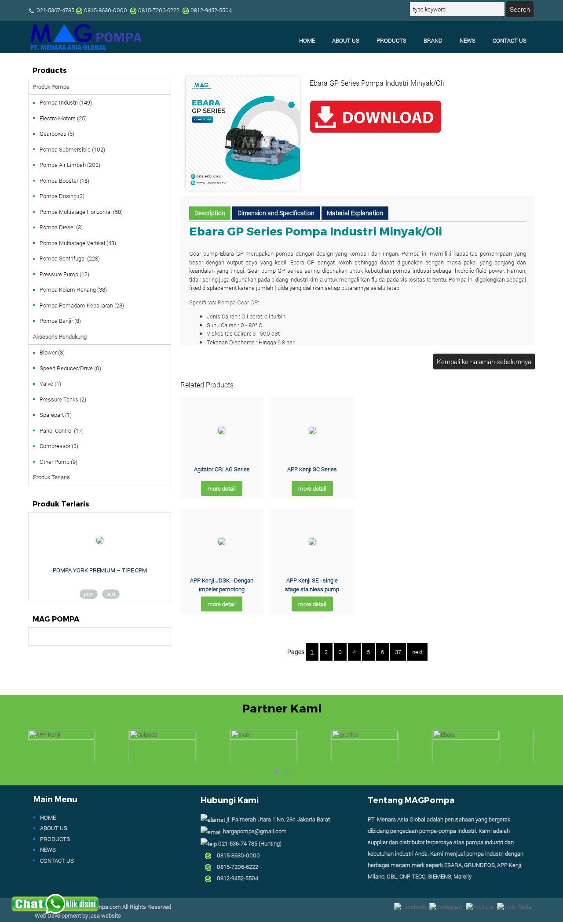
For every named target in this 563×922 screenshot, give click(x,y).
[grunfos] (365, 737)
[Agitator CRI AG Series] (221, 432)
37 (398, 652)
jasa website (105, 915)
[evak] (263, 737)
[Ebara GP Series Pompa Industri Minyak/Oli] (243, 188)
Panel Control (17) (62, 430)
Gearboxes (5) (57, 133)
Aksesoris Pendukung (60, 336)
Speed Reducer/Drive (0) (70, 368)
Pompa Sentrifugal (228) (70, 258)
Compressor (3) (59, 446)
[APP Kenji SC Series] (312, 432)
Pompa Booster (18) (64, 180)
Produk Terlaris (51, 477)
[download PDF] (376, 132)
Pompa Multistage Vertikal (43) (78, 243)
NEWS (467, 40)
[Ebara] (466, 737)
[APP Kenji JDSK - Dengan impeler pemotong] (221, 543)
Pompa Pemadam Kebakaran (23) (82, 305)
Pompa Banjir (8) (60, 321)
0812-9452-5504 (235, 878)
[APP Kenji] (61, 737)
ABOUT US (345, 40)
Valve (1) (50, 383)
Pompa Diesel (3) (61, 227)
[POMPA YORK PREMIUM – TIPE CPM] (99, 542)
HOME (307, 40)
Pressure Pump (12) (64, 274)
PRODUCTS (391, 40)
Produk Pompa (51, 86)
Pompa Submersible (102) (72, 149)
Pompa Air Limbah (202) (70, 165)
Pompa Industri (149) (66, 102)
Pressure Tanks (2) (63, 399)
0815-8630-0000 (236, 855)
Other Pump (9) (58, 462)
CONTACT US (509, 40)
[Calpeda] (162, 737)
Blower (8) (52, 352)
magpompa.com (100, 907)
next (417, 652)
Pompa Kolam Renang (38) (73, 289)
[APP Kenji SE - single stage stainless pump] (312, 543)
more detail (222, 488)
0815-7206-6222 (235, 867)
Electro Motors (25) (63, 118)
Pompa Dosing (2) (62, 196)
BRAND (433, 40)
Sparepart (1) (56, 415)
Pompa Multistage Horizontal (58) (81, 212)
